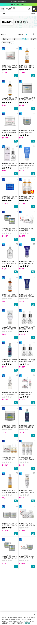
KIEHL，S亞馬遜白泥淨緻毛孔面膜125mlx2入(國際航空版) (9, 557)
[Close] (13, 43)
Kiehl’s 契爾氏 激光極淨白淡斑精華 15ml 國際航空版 (9, 165)
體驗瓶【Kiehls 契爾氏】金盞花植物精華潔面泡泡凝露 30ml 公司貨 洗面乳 (26, 493)
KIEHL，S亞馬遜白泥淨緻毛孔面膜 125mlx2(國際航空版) (9, 230)
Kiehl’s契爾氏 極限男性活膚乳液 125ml (26, 263)
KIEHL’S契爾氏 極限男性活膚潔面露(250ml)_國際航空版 (9, 361)
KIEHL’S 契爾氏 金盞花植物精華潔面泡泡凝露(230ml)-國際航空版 (9, 297)
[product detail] (10, 55)
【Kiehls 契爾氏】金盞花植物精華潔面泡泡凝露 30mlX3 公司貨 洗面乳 (26, 460)
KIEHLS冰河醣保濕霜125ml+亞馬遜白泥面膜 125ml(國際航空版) (26, 558)
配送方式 (6, 39)
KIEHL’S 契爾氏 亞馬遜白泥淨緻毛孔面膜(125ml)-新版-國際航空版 (9, 427)
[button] (34, 9)
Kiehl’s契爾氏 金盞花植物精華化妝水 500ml (26, 67)
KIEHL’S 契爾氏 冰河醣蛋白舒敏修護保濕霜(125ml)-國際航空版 (9, 133)
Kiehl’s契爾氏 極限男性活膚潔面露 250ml (26, 427)
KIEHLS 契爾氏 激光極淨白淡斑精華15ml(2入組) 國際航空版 (27, 328)
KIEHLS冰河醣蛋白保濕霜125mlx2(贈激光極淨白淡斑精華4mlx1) (26, 231)
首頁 (4, 13)
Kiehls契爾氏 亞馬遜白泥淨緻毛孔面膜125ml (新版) (27, 99)
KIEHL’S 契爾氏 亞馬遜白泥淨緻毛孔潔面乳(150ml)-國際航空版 (9, 329)
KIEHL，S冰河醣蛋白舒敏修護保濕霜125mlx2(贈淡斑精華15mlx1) (26, 526)
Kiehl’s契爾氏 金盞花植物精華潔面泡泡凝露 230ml (9, 99)
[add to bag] (16, 75)
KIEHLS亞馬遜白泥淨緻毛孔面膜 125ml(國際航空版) (26, 132)
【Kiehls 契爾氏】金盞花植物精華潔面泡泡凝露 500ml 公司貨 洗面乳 (9, 493)
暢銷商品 (24, 39)
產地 (15, 39)
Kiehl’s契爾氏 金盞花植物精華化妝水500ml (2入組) (26, 198)
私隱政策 (27, 623)
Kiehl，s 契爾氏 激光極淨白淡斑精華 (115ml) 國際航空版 (9, 263)
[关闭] (35, 614)
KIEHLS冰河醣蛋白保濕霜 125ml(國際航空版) (9, 67)
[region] (18, 618)
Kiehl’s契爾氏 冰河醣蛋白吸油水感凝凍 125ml (9, 198)
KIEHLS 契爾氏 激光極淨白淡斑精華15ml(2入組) (27, 361)
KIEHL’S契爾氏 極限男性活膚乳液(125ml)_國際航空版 (27, 296)
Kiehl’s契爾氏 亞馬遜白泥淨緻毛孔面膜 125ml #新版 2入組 (9, 525)
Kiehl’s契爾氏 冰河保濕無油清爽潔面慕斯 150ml (26, 165)
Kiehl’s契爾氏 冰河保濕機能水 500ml (9, 394)
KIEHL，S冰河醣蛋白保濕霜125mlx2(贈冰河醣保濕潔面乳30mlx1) (26, 395)
